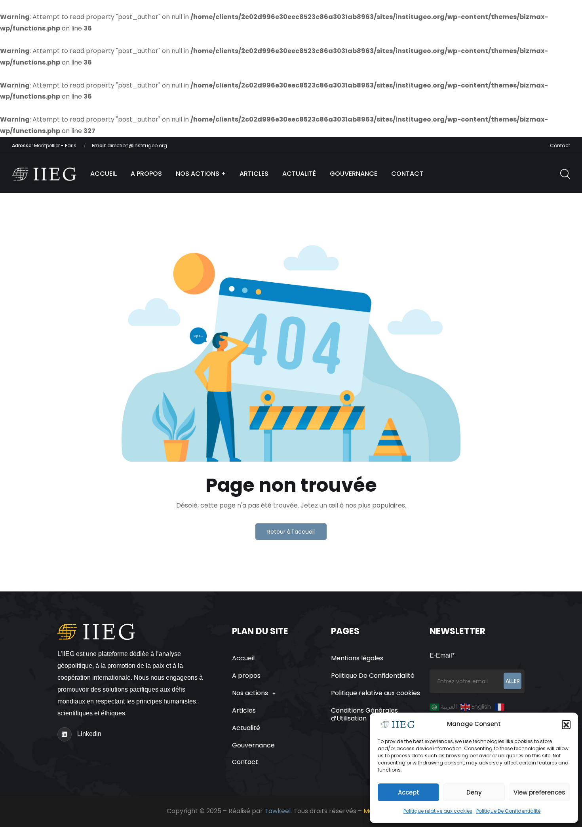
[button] (566, 724)
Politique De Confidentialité (508, 811)
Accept (408, 792)
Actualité (299, 173)
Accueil (103, 173)
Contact (560, 145)
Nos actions (197, 173)
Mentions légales (357, 658)
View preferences (539, 792)
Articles (254, 173)
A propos (146, 173)
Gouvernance (353, 173)
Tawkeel (277, 811)
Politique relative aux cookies (437, 811)
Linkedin (89, 733)
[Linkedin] (64, 734)
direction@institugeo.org (129, 145)
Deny (474, 792)
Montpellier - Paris (45, 145)
